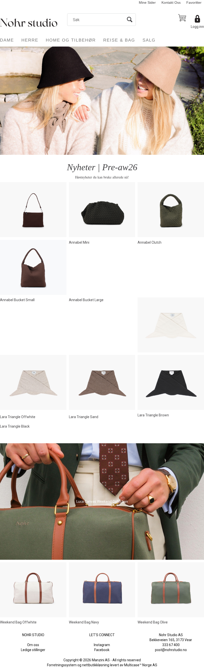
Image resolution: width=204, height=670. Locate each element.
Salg (149, 40)
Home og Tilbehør (71, 40)
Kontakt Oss (171, 2)
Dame (7, 40)
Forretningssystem (62, 665)
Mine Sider (147, 2)
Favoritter (194, 2)
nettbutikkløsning (95, 665)
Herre (29, 40)
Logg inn (197, 27)
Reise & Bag (119, 40)
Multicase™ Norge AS (140, 665)
